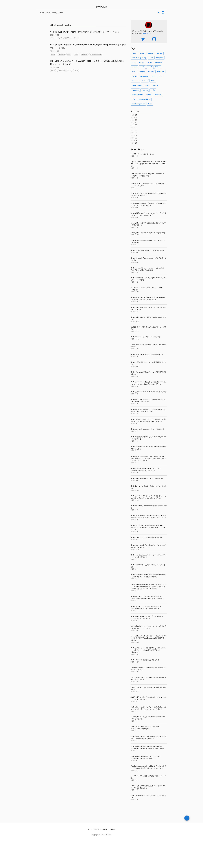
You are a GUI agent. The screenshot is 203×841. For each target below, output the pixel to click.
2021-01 (134, 143)
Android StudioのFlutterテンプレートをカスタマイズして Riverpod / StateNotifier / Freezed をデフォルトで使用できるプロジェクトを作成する (148, 587)
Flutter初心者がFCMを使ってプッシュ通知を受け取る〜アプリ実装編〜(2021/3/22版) (148, 410)
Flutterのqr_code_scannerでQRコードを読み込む (148, 429)
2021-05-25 (135, 311)
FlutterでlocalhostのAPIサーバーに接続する (145, 337)
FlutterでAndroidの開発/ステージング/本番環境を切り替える (148, 373)
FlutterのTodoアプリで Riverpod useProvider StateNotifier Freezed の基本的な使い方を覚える (147, 598)
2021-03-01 (135, 510)
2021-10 (134, 123)
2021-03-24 (135, 394)
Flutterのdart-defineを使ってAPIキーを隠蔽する (147, 354)
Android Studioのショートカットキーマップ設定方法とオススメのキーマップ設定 (148, 627)
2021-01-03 (135, 800)
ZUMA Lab (102, 6)
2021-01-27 (135, 662)
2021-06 (134, 130)
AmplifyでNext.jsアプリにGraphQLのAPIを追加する (148, 233)
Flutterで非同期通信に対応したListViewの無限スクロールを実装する (149, 438)
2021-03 (134, 138)
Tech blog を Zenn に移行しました (142, 154)
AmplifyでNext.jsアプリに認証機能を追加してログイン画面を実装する (148, 224)
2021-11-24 (135, 178)
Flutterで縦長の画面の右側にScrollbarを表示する (147, 250)
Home (42, 13)
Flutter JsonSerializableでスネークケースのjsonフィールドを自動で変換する (148, 556)
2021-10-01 (135, 217)
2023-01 (134, 115)
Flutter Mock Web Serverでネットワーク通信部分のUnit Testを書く (148, 308)
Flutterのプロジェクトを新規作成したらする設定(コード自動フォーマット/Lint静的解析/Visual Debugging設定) (148, 650)
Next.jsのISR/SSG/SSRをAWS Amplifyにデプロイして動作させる (148, 241)
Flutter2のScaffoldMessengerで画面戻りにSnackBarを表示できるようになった (145, 469)
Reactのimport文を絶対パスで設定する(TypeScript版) (148, 777)
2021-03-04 (135, 490)
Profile (48, 13)
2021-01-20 (135, 691)
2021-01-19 (135, 701)
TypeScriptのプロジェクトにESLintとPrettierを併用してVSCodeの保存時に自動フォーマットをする (148, 767)
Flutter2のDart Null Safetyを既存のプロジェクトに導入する (149, 487)
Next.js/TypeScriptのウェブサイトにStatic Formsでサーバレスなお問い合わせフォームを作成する (148, 708)
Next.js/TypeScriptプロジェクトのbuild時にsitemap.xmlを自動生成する (145, 728)
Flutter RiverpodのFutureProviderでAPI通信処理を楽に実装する (148, 259)
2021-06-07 (135, 262)
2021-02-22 (135, 559)
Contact (61, 13)
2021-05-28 (135, 282)
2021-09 (134, 125)
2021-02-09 (135, 630)
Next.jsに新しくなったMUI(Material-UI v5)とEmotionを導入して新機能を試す (148, 194)
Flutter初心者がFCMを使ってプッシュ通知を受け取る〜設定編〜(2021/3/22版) (148, 401)
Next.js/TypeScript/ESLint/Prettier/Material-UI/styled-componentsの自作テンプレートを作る (147, 747)
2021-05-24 (135, 321)
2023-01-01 (135, 156)
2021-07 (134, 128)
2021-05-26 (135, 302)
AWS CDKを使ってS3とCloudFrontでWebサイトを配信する (148, 328)
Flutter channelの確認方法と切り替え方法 (145, 660)
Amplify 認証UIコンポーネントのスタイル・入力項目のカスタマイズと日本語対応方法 (148, 214)
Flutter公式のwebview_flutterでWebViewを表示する (149, 392)
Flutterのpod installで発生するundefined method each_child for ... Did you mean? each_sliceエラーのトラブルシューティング (148, 459)
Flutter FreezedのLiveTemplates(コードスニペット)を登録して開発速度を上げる (148, 546)
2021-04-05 (135, 349)
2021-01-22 (135, 682)
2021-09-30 (135, 227)
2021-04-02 (135, 366)
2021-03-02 (135, 500)
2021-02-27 (135, 532)
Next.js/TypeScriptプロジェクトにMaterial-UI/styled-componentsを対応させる (145, 757)
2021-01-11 (135, 770)
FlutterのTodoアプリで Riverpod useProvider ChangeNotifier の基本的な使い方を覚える (146, 607)
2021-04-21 (135, 331)
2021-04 (134, 135)
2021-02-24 (135, 549)
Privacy (54, 13)
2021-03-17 (135, 431)
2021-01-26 (135, 672)
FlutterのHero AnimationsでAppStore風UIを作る (147, 478)
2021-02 (134, 140)
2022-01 (134, 118)
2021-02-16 (135, 591)
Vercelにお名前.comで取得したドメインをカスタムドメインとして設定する (148, 787)
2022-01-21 (135, 168)
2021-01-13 (135, 750)
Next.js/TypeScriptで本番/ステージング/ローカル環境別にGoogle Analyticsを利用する (148, 737)
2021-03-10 (135, 463)
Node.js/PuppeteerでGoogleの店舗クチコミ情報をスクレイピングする (148, 669)
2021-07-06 (135, 252)
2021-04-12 (135, 339)
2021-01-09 (135, 790)
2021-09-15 (135, 245)
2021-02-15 (135, 601)
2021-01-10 (135, 780)
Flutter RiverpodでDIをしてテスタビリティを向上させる (148, 566)
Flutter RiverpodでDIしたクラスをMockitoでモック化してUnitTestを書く (149, 279)
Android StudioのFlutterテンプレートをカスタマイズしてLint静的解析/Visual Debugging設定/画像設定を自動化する (148, 638)
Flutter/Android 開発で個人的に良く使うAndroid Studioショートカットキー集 (147, 617)
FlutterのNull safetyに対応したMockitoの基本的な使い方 (148, 318)
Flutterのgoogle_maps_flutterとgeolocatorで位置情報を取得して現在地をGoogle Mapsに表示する (149, 420)
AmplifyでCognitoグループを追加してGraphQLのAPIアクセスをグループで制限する (148, 204)
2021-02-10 (135, 620)
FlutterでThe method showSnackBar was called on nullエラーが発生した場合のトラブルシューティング (148, 517)
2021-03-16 (135, 441)
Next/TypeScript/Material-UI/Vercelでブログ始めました (148, 797)
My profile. (146, 33)
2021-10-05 (135, 207)
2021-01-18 (135, 711)
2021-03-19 (135, 423)
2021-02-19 (135, 569)
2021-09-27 (135, 235)
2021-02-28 (135, 520)
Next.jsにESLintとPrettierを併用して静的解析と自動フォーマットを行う (84, 32)
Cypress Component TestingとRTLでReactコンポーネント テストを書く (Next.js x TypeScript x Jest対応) (148, 164)
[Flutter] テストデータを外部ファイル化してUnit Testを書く (147, 289)
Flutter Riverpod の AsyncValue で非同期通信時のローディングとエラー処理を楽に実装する (148, 576)
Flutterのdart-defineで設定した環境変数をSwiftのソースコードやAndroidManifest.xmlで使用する (148, 383)
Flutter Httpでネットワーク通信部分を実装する (147, 537)
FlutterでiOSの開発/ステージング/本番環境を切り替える (148, 363)
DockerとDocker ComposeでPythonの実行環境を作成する (148, 688)
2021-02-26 (135, 539)
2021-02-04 (135, 642)
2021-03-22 (135, 404)
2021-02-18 (135, 579)
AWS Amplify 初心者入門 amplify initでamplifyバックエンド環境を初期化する (148, 698)
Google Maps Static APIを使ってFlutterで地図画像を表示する (148, 346)
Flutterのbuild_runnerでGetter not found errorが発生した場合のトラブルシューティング (148, 298)
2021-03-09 (135, 473)
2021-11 (134, 120)
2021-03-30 (135, 386)
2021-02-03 (135, 654)
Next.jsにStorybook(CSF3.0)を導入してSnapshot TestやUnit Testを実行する (147, 175)
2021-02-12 (135, 610)
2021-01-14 (135, 741)
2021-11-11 (135, 188)
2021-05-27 (135, 292)
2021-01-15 (135, 731)
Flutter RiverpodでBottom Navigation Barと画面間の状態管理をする (148, 448)
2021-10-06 (135, 197)
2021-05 (134, 133)
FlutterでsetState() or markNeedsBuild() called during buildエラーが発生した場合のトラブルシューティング (148, 527)
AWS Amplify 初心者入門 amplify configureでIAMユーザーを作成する (148, 718)
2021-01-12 (135, 760)
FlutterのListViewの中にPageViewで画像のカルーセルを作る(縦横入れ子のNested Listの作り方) (148, 497)
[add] (186, 818)
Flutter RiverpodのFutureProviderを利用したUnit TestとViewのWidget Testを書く (147, 269)
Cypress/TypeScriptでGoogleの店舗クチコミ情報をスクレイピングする (148, 678)
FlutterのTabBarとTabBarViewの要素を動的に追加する (149, 507)
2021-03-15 (135, 451)
